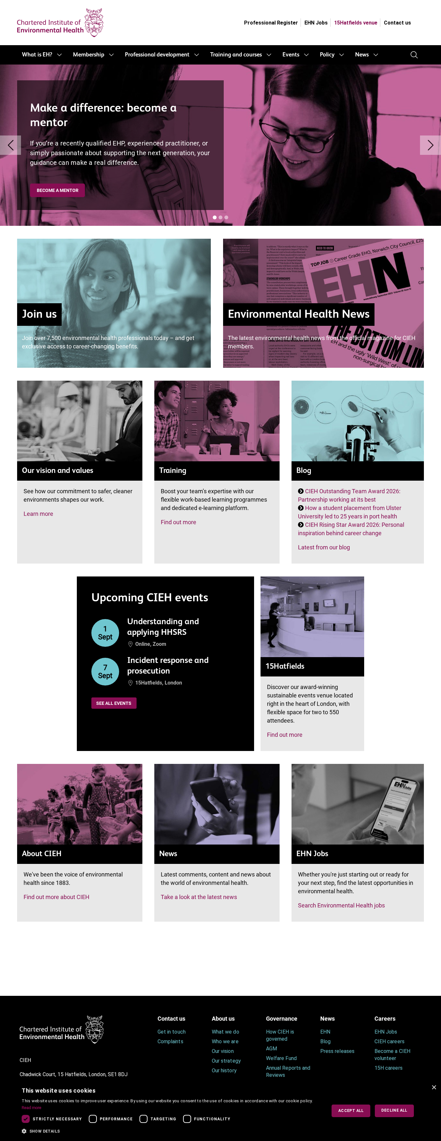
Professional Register (271, 23)
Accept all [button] (351, 1110)
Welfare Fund (281, 1058)
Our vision (223, 1051)
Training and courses (236, 55)
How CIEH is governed (280, 1035)
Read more (31, 1107)
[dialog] (220, 1111)
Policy (327, 55)
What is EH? (37, 55)
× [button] (433, 1087)
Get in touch (172, 1032)
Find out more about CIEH (56, 897)
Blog (325, 1041)
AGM (271, 1049)
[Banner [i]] (215, 217)
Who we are (225, 1041)
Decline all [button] (394, 1110)
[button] (169, 1131)
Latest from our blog (324, 547)
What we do (225, 1032)
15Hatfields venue (355, 23)
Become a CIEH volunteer (392, 1054)
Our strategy (226, 1061)
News (362, 55)
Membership (88, 55)
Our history (224, 1070)
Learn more (38, 513)
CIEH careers (389, 1041)
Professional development (157, 55)
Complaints (170, 1041)
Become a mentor (57, 190)
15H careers (388, 1068)
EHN (325, 1032)
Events (290, 55)
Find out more (178, 522)
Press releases (337, 1051)
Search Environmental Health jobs (341, 905)
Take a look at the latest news (199, 897)
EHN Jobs (316, 23)
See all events (113, 703)
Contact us (397, 23)
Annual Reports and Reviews (288, 1071)
